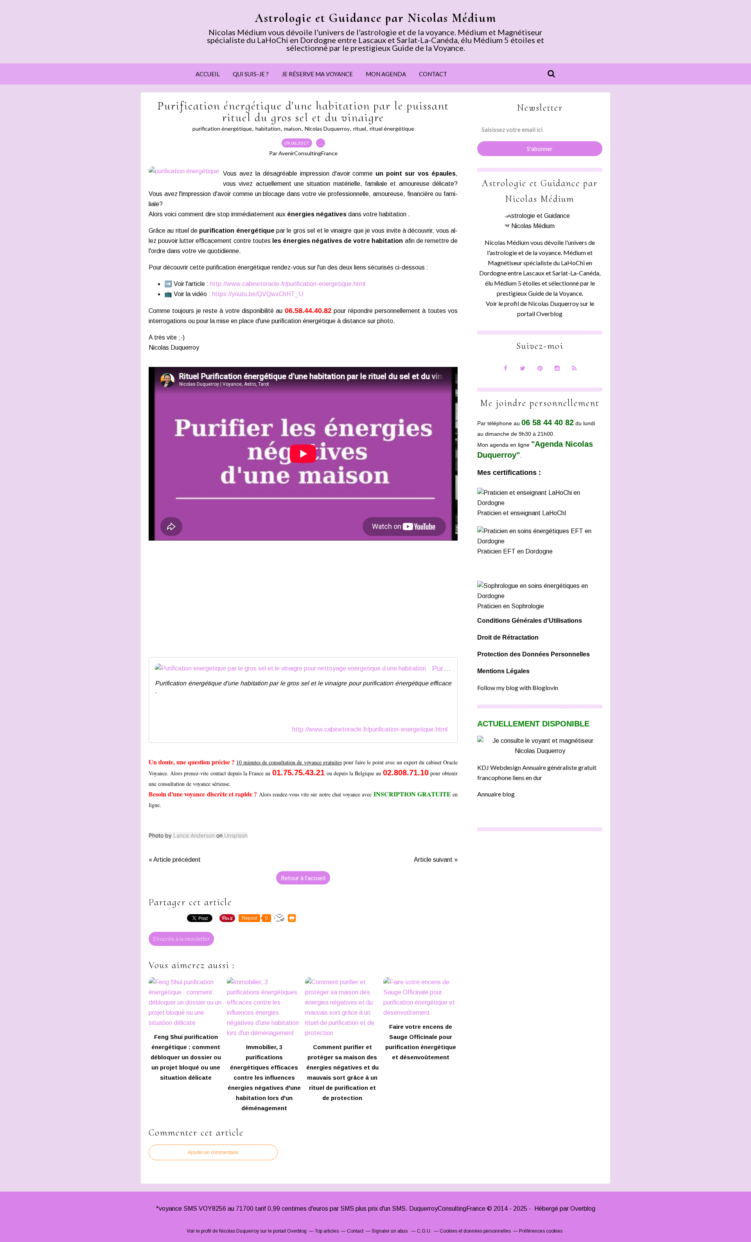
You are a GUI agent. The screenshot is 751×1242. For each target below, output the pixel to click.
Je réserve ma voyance (317, 73)
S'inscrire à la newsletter (181, 938)
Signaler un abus (390, 1231)
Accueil (208, 73)
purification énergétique (222, 128)
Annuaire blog (496, 794)
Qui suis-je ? (251, 73)
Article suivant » (436, 859)
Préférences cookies (540, 1231)
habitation (267, 128)
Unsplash (236, 835)
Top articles (327, 1231)
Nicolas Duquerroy (327, 128)
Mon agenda (386, 73)
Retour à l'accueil (303, 877)
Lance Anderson (194, 835)
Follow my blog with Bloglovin (517, 687)
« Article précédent (175, 859)
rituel (359, 128)
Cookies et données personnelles (475, 1231)
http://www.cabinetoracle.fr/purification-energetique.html (287, 283)
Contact (433, 73)
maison (292, 128)
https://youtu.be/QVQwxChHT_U (257, 294)
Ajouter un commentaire (213, 1152)
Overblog (582, 1208)
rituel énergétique (392, 128)
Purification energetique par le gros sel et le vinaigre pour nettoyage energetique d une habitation (441, 668)
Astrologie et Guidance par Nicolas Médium (375, 17)
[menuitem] (208, 73)
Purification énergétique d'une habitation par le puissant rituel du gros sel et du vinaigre (303, 112)
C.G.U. (424, 1231)
